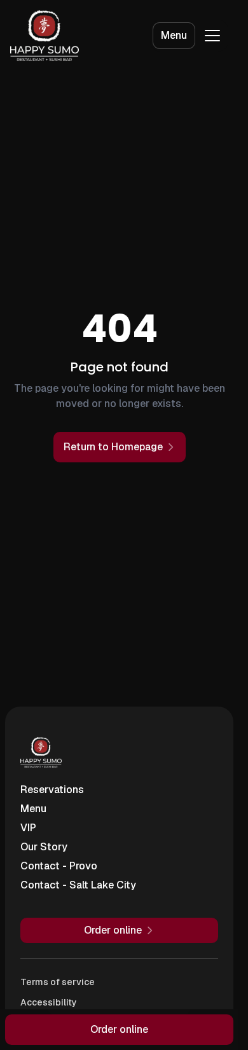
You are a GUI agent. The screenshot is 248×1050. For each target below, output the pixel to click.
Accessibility (48, 1002)
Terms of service (57, 982)
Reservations (52, 789)
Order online (119, 1029)
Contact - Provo (58, 866)
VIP (28, 827)
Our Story (43, 846)
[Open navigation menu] (212, 35)
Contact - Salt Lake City (78, 885)
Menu (174, 35)
